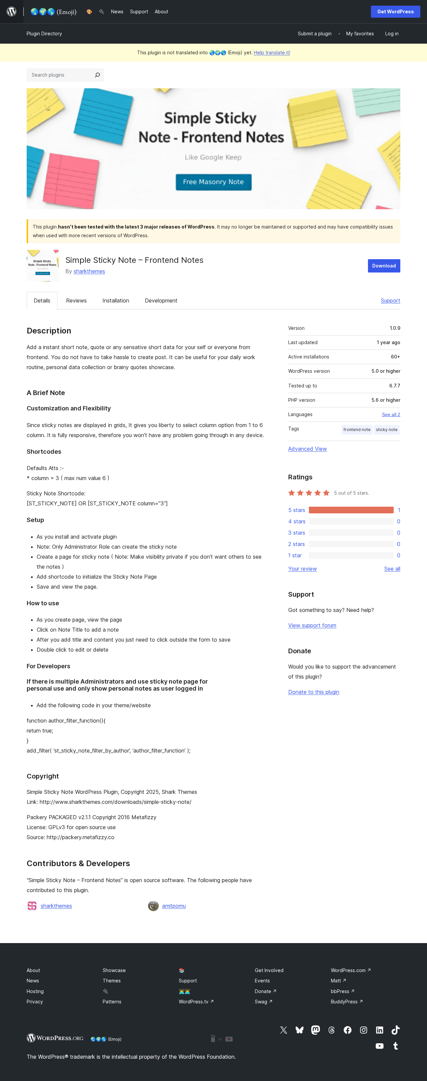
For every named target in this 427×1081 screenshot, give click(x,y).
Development (161, 300)
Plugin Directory (44, 33)
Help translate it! (272, 52)
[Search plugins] (97, 75)
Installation (115, 300)
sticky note (387, 429)
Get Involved (269, 970)
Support (390, 300)
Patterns (112, 1001)
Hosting (35, 991)
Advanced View (307, 448)
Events (262, 980)
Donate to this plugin (313, 692)
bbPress (343, 991)
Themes (112, 980)
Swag (264, 1001)
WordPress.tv (196, 1001)
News (33, 980)
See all (392, 568)
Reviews (76, 300)
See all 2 (391, 414)
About (33, 970)
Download (384, 266)
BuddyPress (347, 1001)
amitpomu (174, 905)
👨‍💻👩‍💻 (184, 991)
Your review (302, 568)
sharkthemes (89, 271)
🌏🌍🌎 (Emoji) (105, 1039)
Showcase (114, 970)
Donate (266, 991)
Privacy (35, 1001)
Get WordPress (395, 11)
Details (42, 300)
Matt (339, 980)
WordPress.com (351, 970)
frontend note (357, 429)
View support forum (312, 625)
